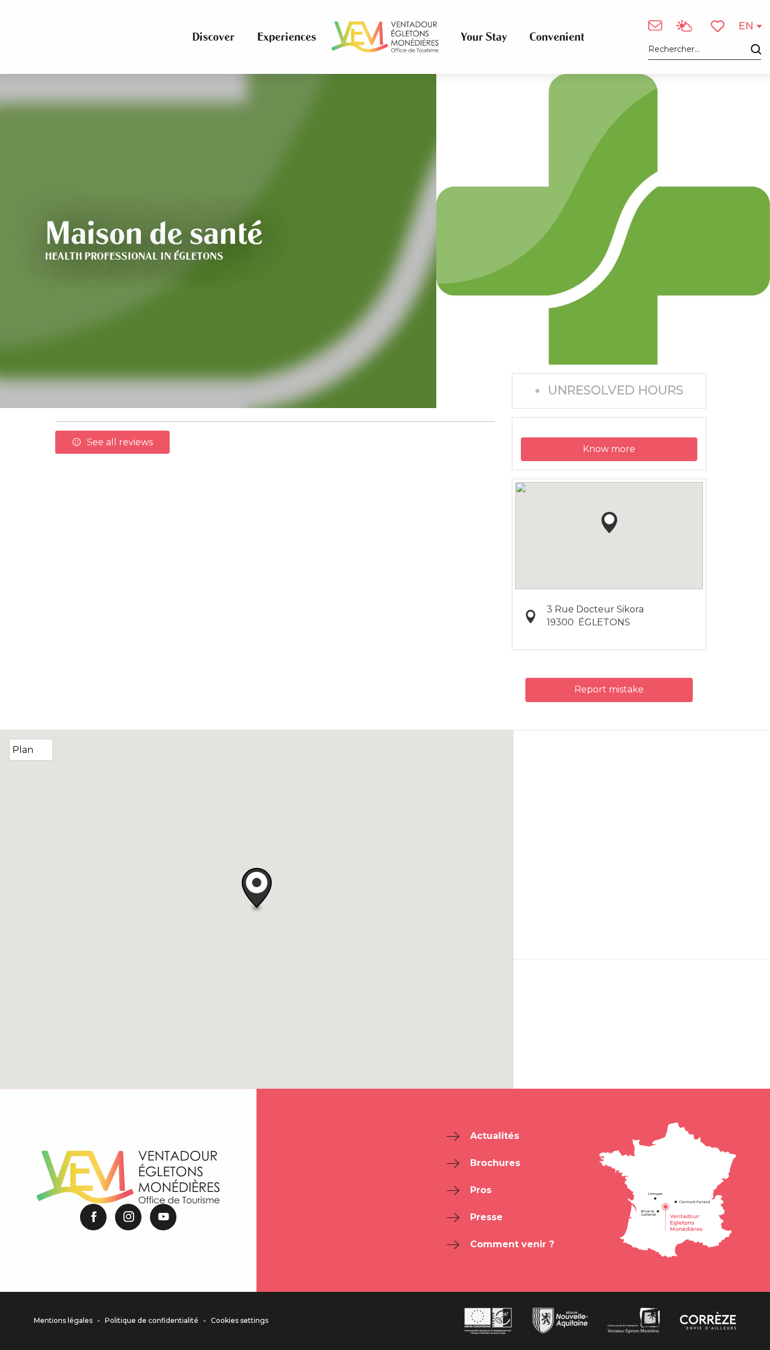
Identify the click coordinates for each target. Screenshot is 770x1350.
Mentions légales (63, 1320)
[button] (704, 50)
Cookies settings (239, 1320)
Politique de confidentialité (151, 1320)
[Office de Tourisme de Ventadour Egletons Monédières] (385, 36)
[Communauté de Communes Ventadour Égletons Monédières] (634, 1321)
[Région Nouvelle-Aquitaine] (560, 1321)
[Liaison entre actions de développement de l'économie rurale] (488, 1321)
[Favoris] (719, 26)
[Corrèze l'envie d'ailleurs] (708, 1321)
